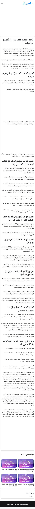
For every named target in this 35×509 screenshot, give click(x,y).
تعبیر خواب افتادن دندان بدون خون (9, 470)
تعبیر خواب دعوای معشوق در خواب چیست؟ (26, 470)
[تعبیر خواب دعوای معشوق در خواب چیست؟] (26, 463)
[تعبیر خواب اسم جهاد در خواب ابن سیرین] (26, 478)
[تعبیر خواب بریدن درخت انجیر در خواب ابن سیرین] (9, 478)
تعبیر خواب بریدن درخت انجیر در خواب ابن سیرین (9, 485)
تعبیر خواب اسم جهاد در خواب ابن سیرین (26, 485)
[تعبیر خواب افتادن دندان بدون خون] (9, 463)
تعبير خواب (31, 495)
